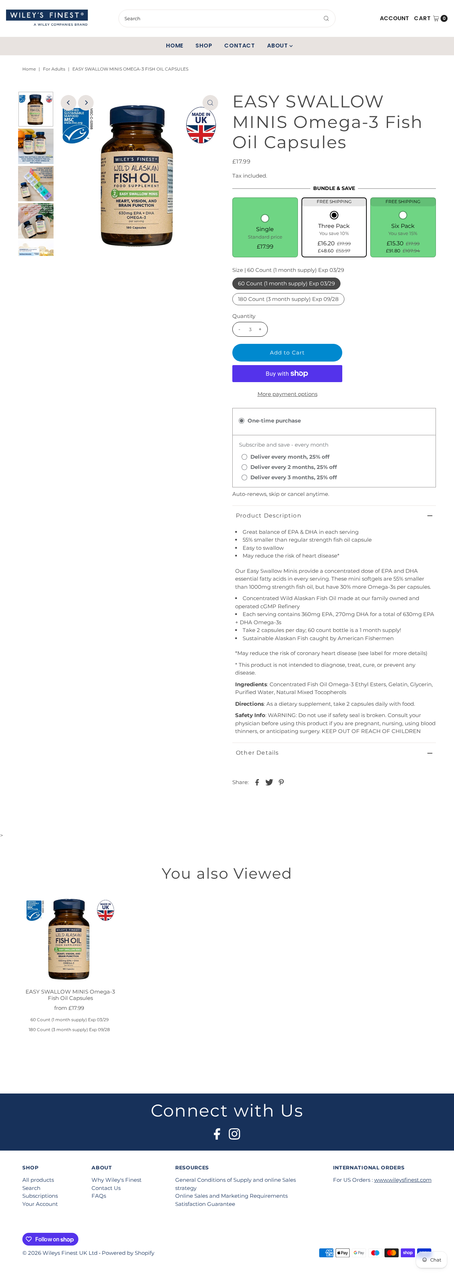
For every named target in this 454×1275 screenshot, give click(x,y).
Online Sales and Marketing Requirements (231, 1195)
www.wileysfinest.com (403, 1179)
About (277, 45)
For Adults (54, 69)
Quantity (243, 316)
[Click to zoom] (210, 103)
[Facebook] (217, 1131)
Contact (239, 45)
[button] (265, 233)
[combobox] (227, 18)
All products (38, 1179)
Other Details (257, 752)
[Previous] (68, 103)
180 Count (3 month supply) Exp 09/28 (288, 299)
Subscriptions (40, 1195)
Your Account (40, 1204)
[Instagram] (234, 1131)
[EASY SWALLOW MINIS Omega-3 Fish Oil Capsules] (70, 938)
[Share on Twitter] (269, 782)
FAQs (99, 1195)
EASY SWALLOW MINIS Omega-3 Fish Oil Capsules (70, 994)
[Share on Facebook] (257, 782)
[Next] (86, 103)
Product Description (268, 515)
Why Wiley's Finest (117, 1179)
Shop (203, 45)
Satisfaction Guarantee (205, 1204)
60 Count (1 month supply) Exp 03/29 (286, 283)
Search (31, 1188)
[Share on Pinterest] (281, 782)
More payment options (287, 394)
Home (174, 45)
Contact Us (106, 1188)
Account (394, 18)
